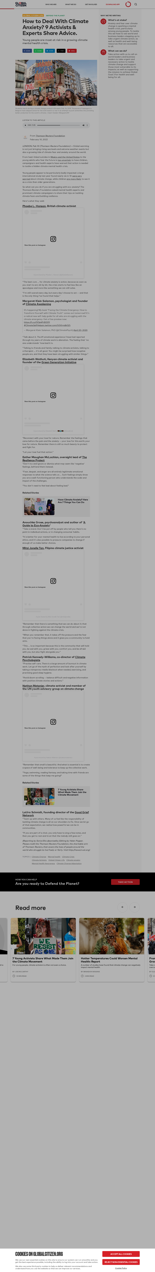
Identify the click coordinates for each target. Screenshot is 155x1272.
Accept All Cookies (121, 1254)
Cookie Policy (121, 1268)
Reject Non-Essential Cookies (121, 1262)
